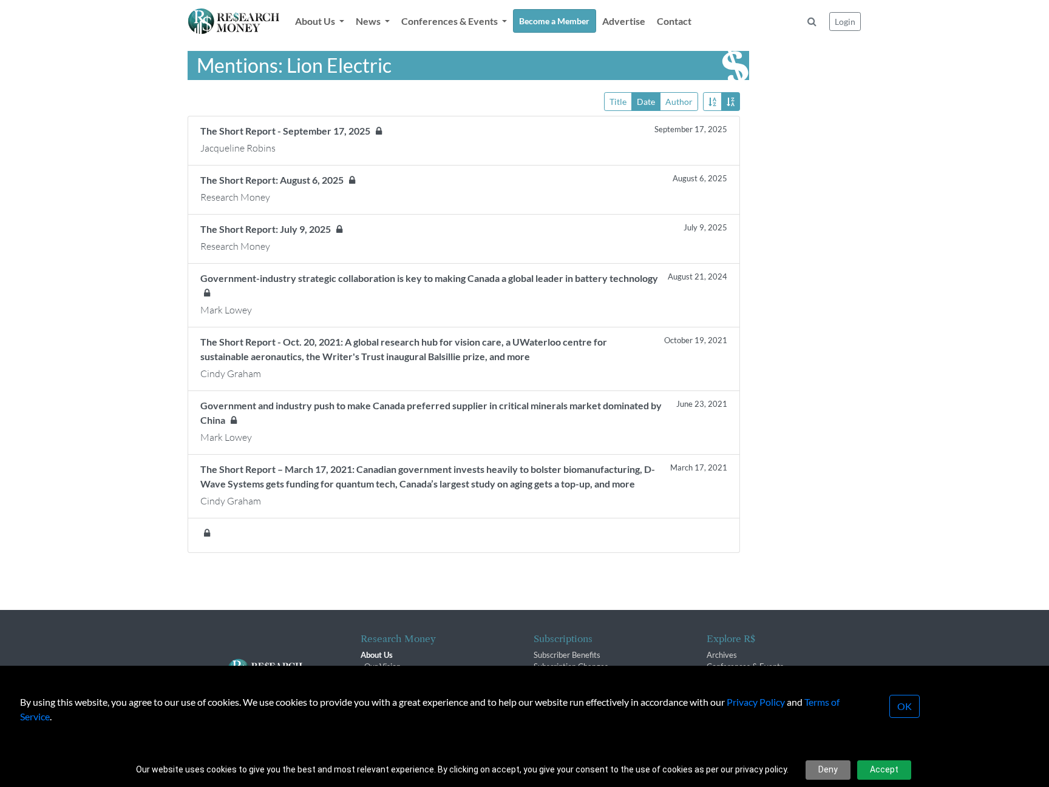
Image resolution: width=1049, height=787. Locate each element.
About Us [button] (316, 21)
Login (845, 21)
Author (679, 101)
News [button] (369, 21)
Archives (722, 655)
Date (646, 101)
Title (617, 101)
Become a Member (554, 21)
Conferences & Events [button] (450, 21)
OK (904, 706)
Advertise (623, 21)
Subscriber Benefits (567, 655)
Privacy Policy (756, 702)
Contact (674, 21)
